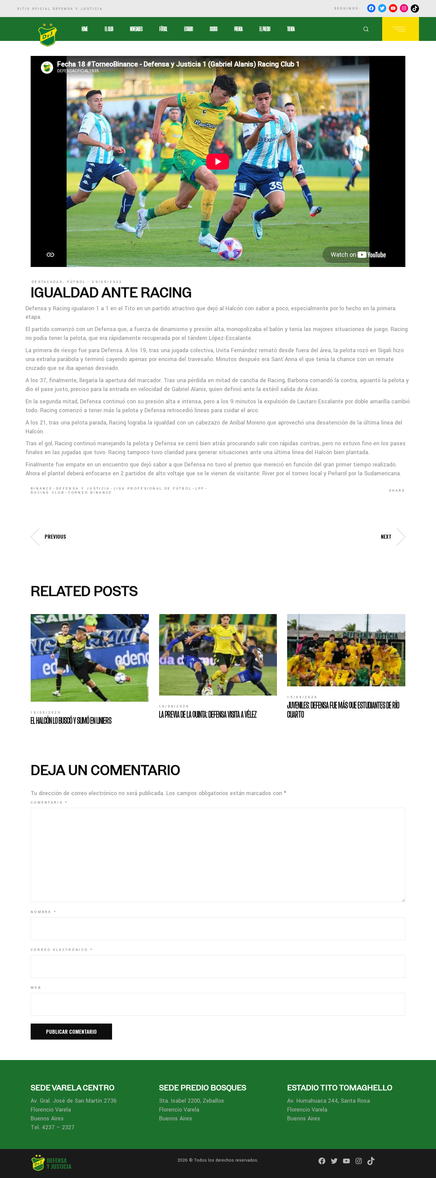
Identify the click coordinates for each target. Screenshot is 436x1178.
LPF (199, 489)
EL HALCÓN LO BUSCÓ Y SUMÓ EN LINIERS (71, 720)
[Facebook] (371, 8)
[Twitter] (382, 8)
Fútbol (76, 282)
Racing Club (47, 493)
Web (36, 988)
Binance (41, 489)
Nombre (44, 912)
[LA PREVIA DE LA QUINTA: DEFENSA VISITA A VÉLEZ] (218, 655)
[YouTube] (393, 8)
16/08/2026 (174, 706)
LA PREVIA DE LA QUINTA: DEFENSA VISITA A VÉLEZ (207, 714)
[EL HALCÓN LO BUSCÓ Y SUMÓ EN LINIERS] (90, 658)
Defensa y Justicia (83, 489)
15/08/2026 (302, 697)
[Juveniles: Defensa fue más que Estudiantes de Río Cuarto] (346, 650)
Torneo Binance (90, 493)
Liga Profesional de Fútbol (153, 489)
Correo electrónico (62, 950)
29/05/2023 (107, 282)
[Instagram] (404, 8)
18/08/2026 (46, 712)
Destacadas (47, 282)
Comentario (49, 803)
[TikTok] (415, 8)
